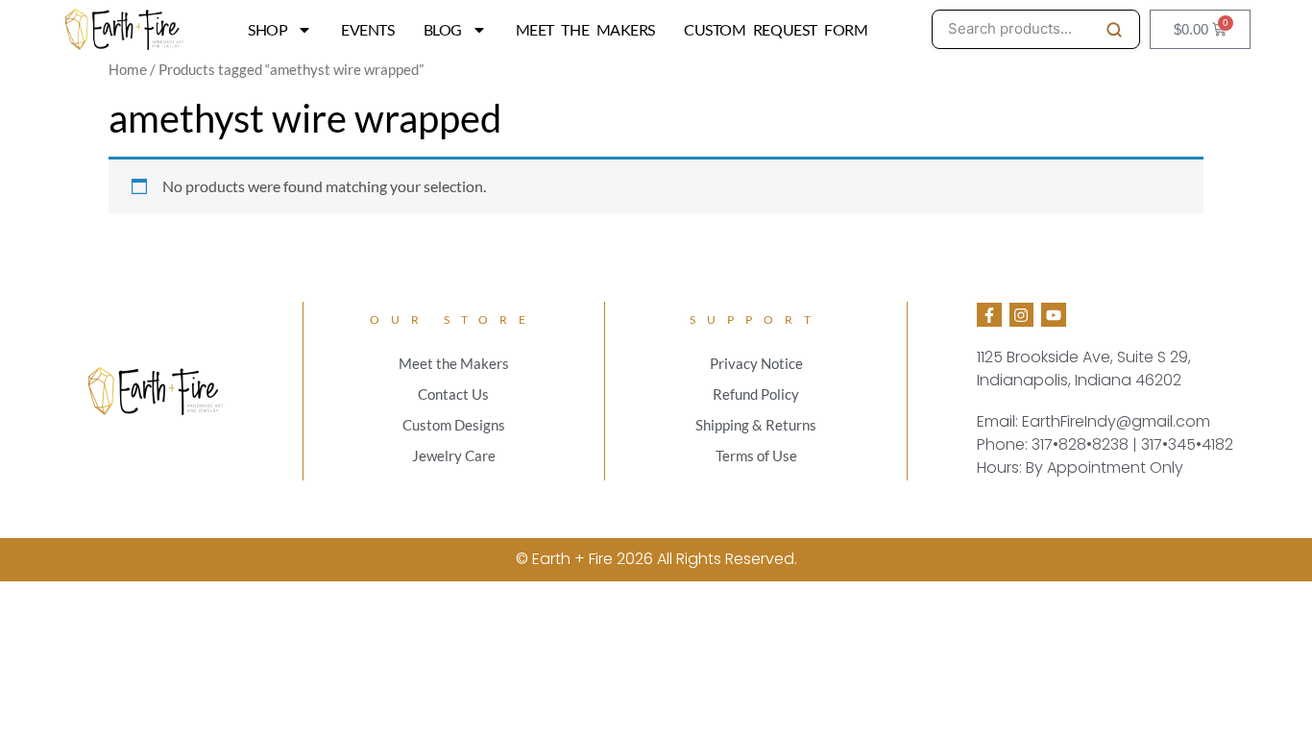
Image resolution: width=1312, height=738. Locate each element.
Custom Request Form (775, 29)
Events (367, 29)
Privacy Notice (756, 363)
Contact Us (453, 394)
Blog (443, 29)
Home (128, 70)
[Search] (1114, 29)
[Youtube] (1053, 315)
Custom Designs (453, 424)
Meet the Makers (585, 29)
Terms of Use (756, 455)
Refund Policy (756, 394)
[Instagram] (1021, 315)
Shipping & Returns (755, 424)
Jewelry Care (454, 455)
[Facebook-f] (989, 315)
